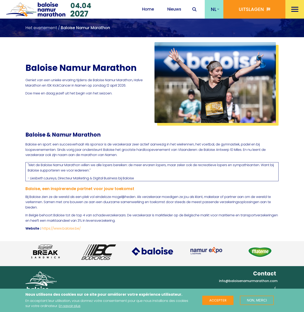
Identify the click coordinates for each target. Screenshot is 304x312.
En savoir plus (69, 306)
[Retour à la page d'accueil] (35, 8)
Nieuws (174, 9)
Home (148, 9)
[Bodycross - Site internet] (98, 252)
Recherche (194, 10)
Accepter (217, 300)
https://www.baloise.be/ (61, 228)
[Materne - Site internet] (260, 252)
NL (214, 9)
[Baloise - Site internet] (152, 251)
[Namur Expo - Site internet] (206, 251)
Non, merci (257, 300)
